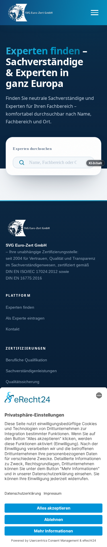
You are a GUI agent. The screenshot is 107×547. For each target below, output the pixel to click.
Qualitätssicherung (22, 382)
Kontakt (12, 329)
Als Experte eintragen (25, 318)
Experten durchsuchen (32, 148)
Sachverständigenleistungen (31, 371)
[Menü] (94, 12)
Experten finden (20, 307)
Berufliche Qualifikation (26, 360)
